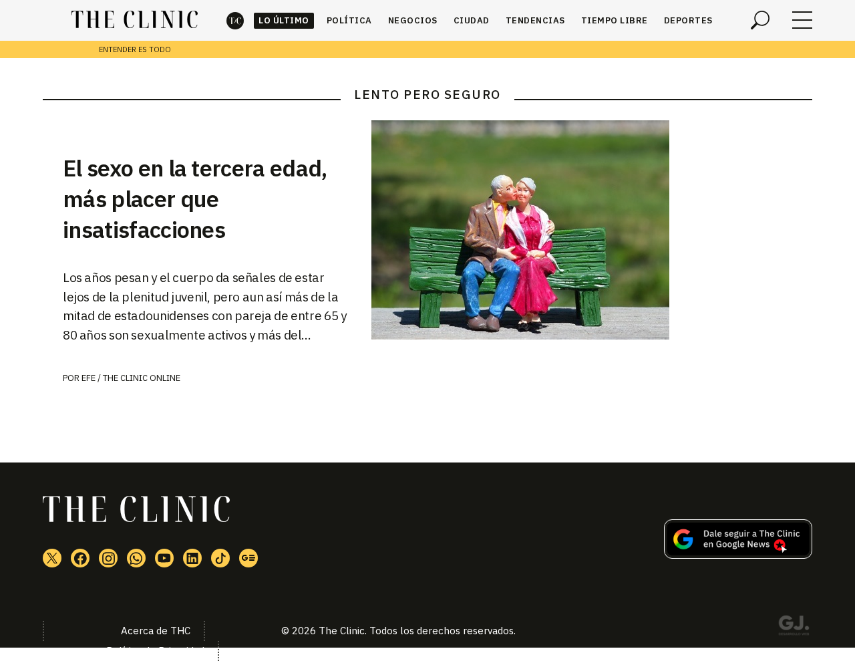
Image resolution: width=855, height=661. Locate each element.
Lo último (284, 20)
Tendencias (535, 20)
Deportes (688, 20)
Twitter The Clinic (52, 558)
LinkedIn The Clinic (192, 558)
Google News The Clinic (248, 558)
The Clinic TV (164, 558)
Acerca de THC (155, 630)
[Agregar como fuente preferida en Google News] (738, 554)
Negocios (413, 20)
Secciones (802, 20)
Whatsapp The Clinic (136, 558)
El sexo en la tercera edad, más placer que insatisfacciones (195, 198)
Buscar (760, 20)
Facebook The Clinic (80, 558)
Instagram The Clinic (108, 558)
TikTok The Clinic (220, 558)
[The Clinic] (134, 20)
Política (349, 20)
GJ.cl (793, 627)
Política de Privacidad (155, 650)
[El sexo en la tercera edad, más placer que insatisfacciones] (591, 230)
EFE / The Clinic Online (130, 378)
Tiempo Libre (614, 20)
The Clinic (235, 20)
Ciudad (472, 20)
